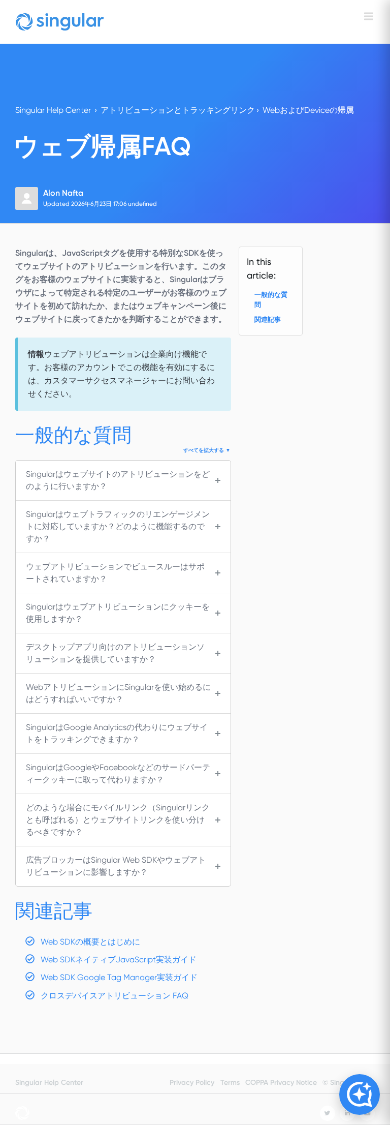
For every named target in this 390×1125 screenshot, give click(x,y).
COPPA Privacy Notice (281, 1082)
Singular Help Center (53, 110)
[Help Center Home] (59, 22)
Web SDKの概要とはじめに (90, 942)
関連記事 (267, 319)
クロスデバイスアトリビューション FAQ (114, 995)
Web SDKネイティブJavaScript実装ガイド (119, 959)
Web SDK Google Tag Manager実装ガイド (119, 977)
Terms (230, 1082)
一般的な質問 (270, 300)
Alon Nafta (63, 193)
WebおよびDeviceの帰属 (308, 110)
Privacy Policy (192, 1082)
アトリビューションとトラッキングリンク (178, 110)
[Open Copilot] (359, 1094)
